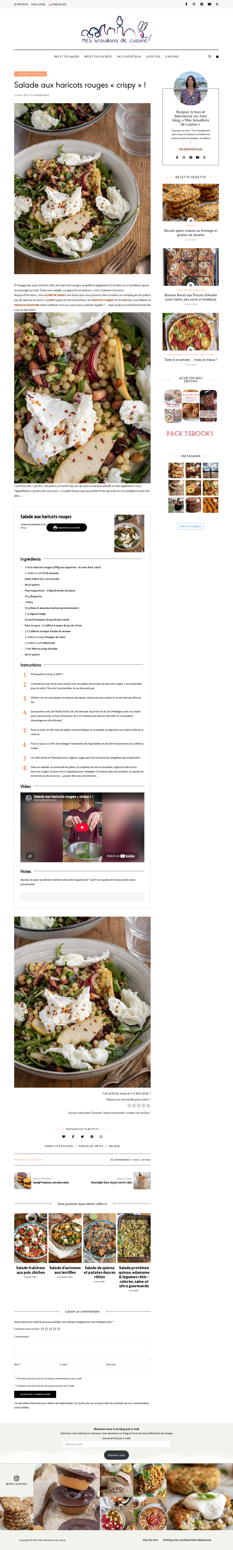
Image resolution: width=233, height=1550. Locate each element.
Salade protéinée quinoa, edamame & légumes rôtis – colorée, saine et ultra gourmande (134, 1276)
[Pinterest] (92, 1137)
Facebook (186, 4)
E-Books (172, 56)
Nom (17, 1364)
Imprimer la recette (68, 527)
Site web (111, 1364)
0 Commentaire (39, 94)
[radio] (129, 1106)
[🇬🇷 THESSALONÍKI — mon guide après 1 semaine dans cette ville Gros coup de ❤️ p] (176, 504)
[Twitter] (82, 1137)
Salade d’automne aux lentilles (65, 1269)
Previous (14, 1238)
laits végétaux (129, 56)
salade (114, 1146)
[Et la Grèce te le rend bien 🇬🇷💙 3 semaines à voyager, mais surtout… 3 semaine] (193, 487)
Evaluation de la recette (26, 1328)
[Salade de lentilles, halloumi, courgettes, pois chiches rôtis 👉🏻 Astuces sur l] (210, 487)
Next (150, 1238)
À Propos (21, 4)
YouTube (209, 4)
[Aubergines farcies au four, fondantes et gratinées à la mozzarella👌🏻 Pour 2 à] (193, 469)
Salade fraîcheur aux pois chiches (30, 1269)
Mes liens (38, 4)
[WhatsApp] (101, 1137)
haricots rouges (59, 1146)
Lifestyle (153, 56)
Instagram (194, 4)
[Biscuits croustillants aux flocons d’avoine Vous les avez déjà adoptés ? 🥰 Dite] (193, 504)
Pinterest (202, 4)
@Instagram (16, 1483)
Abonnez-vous (116, 1455)
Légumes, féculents (30, 74)
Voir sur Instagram (190, 526)
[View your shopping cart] (217, 56)
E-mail (64, 1364)
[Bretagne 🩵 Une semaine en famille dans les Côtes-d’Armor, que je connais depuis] (210, 469)
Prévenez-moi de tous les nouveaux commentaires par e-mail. (49, 1378)
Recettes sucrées (98, 56)
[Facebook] (73, 1137)
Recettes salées (66, 56)
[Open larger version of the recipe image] (129, 533)
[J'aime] (64, 1137)
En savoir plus (190, 149)
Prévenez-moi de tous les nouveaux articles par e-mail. (45, 1385)
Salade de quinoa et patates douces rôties (99, 1272)
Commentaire (22, 1336)
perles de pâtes (90, 1146)
